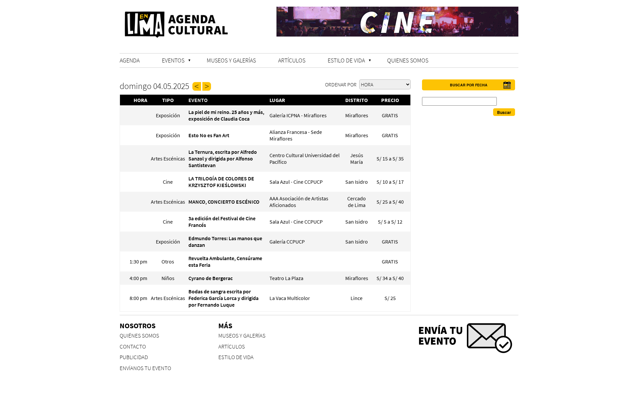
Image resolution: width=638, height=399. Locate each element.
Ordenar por (341, 84)
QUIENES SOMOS (407, 60)
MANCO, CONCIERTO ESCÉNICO (224, 201)
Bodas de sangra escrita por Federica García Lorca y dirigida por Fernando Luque (223, 298)
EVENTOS (173, 60)
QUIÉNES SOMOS (139, 335)
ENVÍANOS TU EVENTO (145, 368)
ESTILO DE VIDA (346, 60)
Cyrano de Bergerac (210, 278)
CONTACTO (133, 346)
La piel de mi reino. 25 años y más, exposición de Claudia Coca (226, 115)
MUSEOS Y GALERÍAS (231, 60)
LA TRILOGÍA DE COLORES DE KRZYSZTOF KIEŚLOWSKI (221, 181)
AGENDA (130, 60)
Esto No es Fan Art (208, 135)
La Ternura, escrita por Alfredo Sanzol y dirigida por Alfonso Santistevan (222, 158)
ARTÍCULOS (291, 60)
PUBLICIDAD (134, 357)
